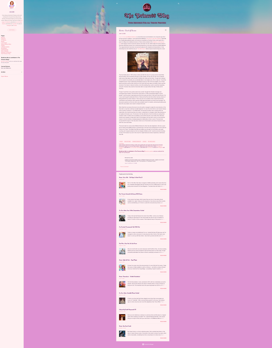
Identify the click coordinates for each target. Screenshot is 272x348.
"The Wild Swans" (141, 48)
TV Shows (3, 40)
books (121, 141)
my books (149, 147)
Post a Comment (124, 166)
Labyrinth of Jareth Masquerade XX (127, 309)
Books (2, 41)
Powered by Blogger (148, 344)
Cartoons (3, 38)
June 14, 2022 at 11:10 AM (131, 163)
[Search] (178, 4)
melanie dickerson (136, 141)
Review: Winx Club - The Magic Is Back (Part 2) (130, 177)
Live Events (4, 43)
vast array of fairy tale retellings (153, 38)
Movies (3, 37)
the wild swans (151, 141)
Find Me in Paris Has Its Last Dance (128, 243)
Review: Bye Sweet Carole (125, 326)
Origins (3, 45)
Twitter (120, 148)
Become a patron (149, 151)
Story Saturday (4, 51)
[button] (165, 30)
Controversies (4, 49)
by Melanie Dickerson (127, 36)
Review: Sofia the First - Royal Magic (128, 260)
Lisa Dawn (11, 11)
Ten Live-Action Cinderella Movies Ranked (129, 293)
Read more (163, 189)
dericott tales (127, 141)
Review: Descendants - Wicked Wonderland (129, 276)
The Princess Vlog (5, 53)
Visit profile (12, 29)
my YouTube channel (135, 147)
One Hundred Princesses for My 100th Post (129, 227)
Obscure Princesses (6, 52)
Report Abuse (4, 76)
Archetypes (4, 48)
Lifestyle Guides (5, 47)
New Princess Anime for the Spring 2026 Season (130, 194)
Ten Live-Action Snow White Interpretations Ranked (131, 210)
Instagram (160, 147)
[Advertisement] (174, 48)
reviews (144, 141)
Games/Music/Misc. (6, 44)
